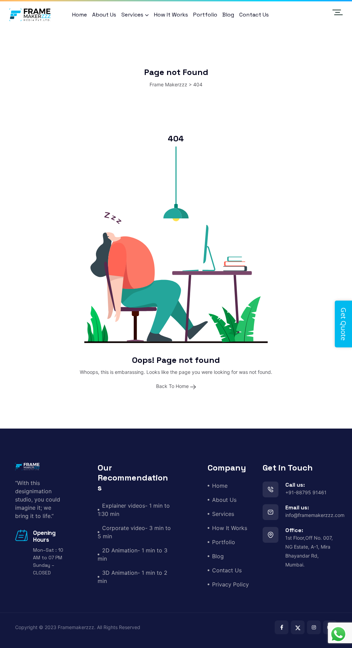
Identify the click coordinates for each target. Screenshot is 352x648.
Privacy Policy (230, 584)
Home (79, 14)
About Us (104, 14)
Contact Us (254, 14)
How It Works (171, 14)
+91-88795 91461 (306, 492)
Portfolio (205, 14)
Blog (228, 14)
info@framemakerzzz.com (314, 515)
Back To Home (173, 386)
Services (132, 14)
